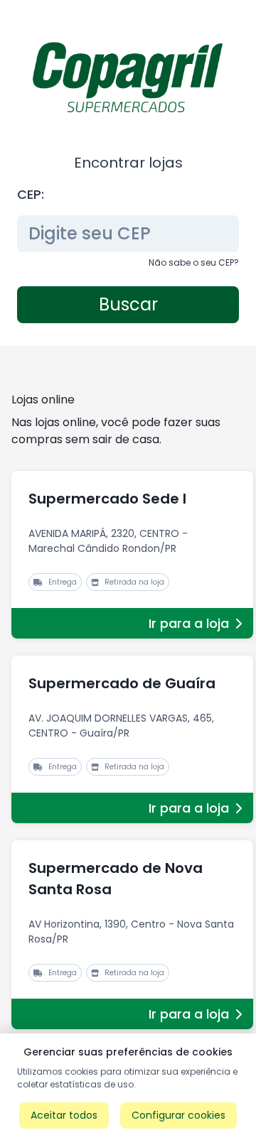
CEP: (30, 194)
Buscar (128, 304)
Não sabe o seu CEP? (194, 262)
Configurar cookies (178, 1115)
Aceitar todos (64, 1115)
